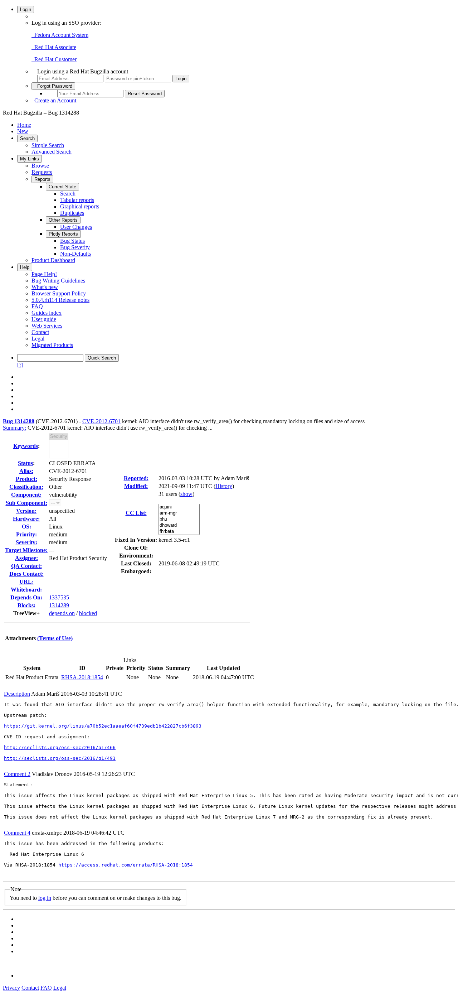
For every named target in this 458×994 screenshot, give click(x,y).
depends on (62, 613)
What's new (44, 287)
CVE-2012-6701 (101, 421)
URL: (26, 582)
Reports (42, 179)
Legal (37, 339)
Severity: (26, 542)
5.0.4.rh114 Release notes (60, 300)
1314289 (59, 605)
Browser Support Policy (58, 293)
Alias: (26, 471)
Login (25, 9)
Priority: (26, 534)
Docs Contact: (26, 574)
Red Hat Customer (54, 59)
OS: (26, 526)
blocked (88, 613)
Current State (62, 186)
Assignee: (26, 558)
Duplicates (72, 213)
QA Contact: (26, 566)
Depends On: (26, 597)
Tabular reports (77, 200)
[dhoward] (179, 525)
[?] (20, 365)
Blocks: (26, 605)
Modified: (136, 486)
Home (24, 125)
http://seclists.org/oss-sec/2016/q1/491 (60, 758)
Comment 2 (17, 774)
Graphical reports (79, 206)
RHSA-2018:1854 (82, 677)
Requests (41, 172)
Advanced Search (51, 152)
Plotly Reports (63, 234)
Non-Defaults (75, 254)
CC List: (136, 513)
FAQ (37, 306)
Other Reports (63, 220)
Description (17, 694)
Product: (26, 479)
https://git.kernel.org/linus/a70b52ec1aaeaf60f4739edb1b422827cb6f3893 (102, 726)
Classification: (26, 487)
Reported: (136, 478)
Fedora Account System (59, 35)
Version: (26, 511)
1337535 (59, 597)
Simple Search (47, 145)
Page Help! (44, 274)
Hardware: (26, 519)
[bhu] (179, 519)
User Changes (76, 227)
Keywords (25, 446)
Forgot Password (53, 86)
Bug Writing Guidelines (58, 281)
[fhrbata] (179, 532)
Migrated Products (52, 345)
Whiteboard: (26, 590)
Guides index (46, 313)
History (223, 486)
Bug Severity (75, 247)
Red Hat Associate (53, 47)
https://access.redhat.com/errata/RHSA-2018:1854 (125, 865)
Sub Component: (26, 503)
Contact (40, 332)
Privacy (11, 988)
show (186, 494)
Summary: (14, 428)
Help (24, 267)
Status (25, 463)
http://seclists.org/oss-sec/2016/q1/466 (60, 747)
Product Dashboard (53, 260)
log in (44, 898)
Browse (40, 166)
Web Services (46, 326)
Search (27, 138)
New (22, 131)
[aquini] (179, 507)
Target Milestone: (26, 550)
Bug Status (72, 241)
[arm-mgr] (179, 513)
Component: (26, 495)
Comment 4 (17, 833)
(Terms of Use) (55, 638)
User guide (43, 319)
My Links (29, 158)
